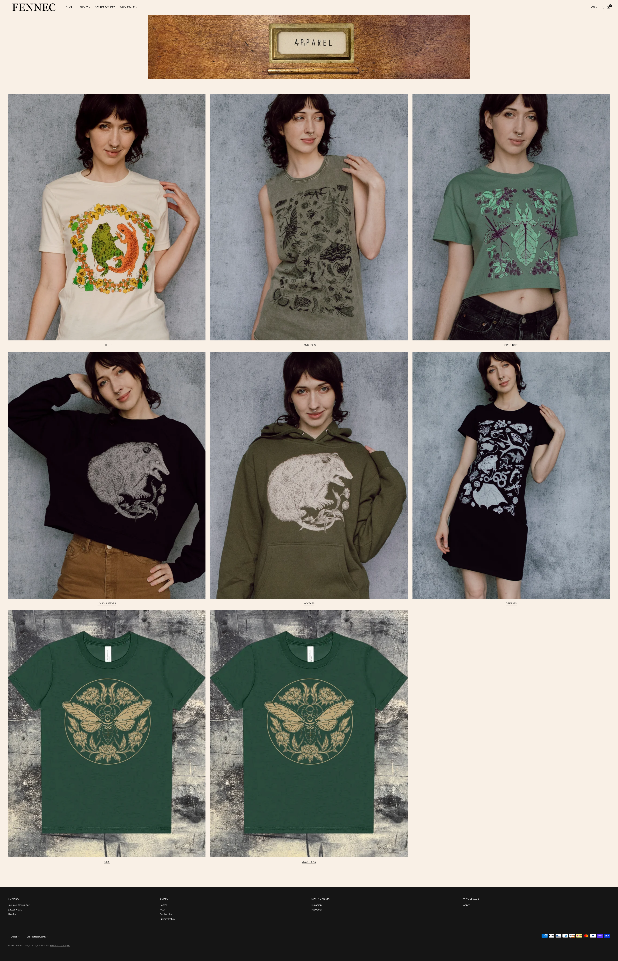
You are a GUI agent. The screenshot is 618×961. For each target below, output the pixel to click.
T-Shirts (106, 345)
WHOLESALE (471, 899)
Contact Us (166, 914)
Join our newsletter (18, 905)
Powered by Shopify (60, 945)
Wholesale (127, 7)
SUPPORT (166, 899)
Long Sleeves (107, 603)
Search (164, 905)
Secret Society (105, 7)
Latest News (15, 909)
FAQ (162, 909)
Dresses (511, 603)
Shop (69, 7)
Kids (107, 861)
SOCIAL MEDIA (320, 899)
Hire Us (12, 914)
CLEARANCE (309, 861)
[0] (607, 7)
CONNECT (14, 899)
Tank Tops (309, 345)
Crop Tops (511, 345)
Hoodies (309, 603)
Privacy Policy (167, 919)
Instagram (317, 905)
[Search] (602, 7)
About (84, 7)
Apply (466, 905)
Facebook (316, 909)
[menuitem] (70, 7)
